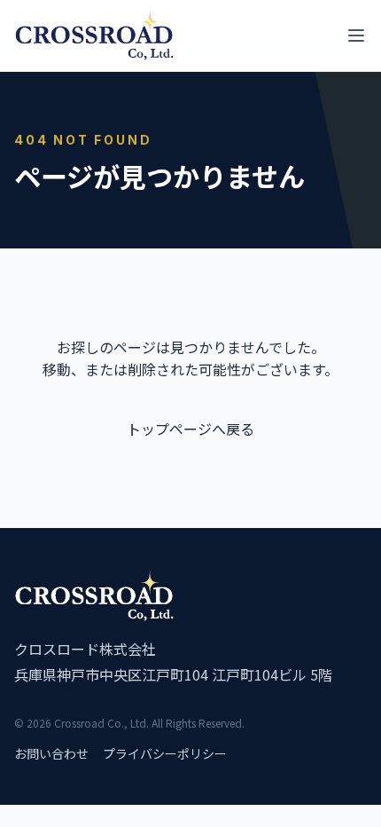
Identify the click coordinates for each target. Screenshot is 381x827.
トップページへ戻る (190, 428)
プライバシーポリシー (165, 753)
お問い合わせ (51, 753)
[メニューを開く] (356, 35)
